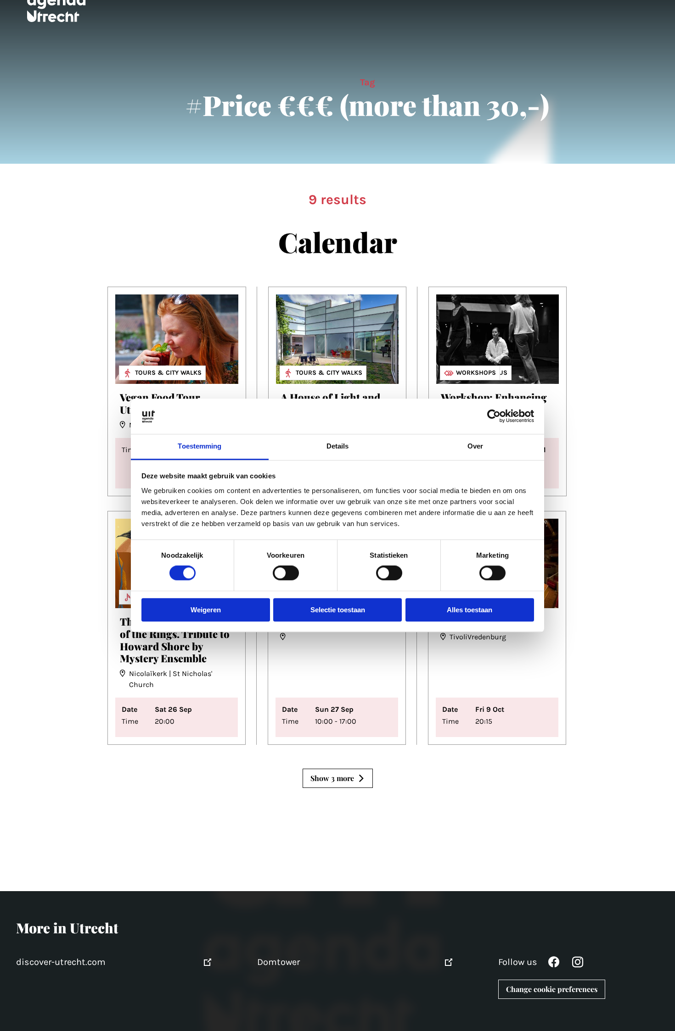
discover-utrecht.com (61, 962)
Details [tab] (337, 446)
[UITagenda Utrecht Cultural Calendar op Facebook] (553, 964)
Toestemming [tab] (199, 446)
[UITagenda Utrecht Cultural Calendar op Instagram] (577, 964)
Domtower (278, 962)
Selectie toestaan (337, 610)
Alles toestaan (469, 610)
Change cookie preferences (551, 989)
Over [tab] (475, 446)
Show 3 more (332, 778)
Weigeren (206, 610)
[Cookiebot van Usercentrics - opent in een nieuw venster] (494, 416)
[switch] (286, 573)
